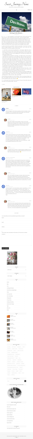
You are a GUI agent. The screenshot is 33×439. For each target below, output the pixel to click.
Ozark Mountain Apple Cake (12, 367)
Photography (9, 298)
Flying (8, 352)
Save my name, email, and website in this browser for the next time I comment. (14, 232)
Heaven (16, 356)
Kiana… (8, 292)
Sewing (8, 371)
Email (3, 222)
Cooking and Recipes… (10, 288)
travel (8, 374)
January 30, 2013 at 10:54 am (11, 201)
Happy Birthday (10, 356)
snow (17, 371)
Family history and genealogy (11, 290)
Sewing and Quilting (10, 302)
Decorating (9, 350)
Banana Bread (9, 422)
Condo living (14, 348)
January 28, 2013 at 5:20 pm (11, 120)
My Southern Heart (21, 365)
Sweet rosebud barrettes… (15, 96)
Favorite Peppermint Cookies (11, 405)
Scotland (21, 369)
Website (3, 227)
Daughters (21, 348)
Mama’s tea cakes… (12, 336)
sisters (13, 371)
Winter (13, 374)
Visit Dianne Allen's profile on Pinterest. (13, 428)
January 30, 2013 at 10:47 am (11, 148)
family (15, 350)
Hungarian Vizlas (10, 358)
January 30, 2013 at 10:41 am (9, 186)
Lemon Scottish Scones (10, 418)
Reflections (15, 369)
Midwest (14, 361)
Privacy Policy (9, 300)
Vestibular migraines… (5, 101)
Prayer (21, 367)
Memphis (9, 361)
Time (23, 373)
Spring (8, 373)
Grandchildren (14, 352)
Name (3, 217)
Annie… (8, 310)
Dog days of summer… (13, 316)
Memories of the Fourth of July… (26, 95)
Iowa (17, 358)
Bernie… (8, 282)
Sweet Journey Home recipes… (5, 0)
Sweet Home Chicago (10, 304)
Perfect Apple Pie (10, 413)
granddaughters (10, 354)
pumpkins (9, 369)
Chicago (9, 348)
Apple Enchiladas (9, 415)
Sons (21, 371)
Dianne (4, 84)
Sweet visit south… (12, 320)
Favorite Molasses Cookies (11, 411)
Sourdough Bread (10, 420)
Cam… (8, 286)
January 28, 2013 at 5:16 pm (9, 109)
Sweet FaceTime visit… (13, 340)
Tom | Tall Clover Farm (10, 157)
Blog (7, 284)
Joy (19, 358)
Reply (30, 108)
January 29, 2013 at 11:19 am (9, 133)
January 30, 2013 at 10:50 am (11, 173)
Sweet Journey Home (16, 4)
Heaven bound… (12, 324)
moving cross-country (11, 365)
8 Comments (16, 34)
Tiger (8, 306)
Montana (18, 363)
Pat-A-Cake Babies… (10, 296)
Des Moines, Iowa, (5, 36)
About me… (19, 0)
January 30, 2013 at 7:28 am (9, 158)
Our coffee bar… (12, 332)
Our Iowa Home (9, 294)
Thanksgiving (14, 373)
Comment (3, 234)
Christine (8, 132)
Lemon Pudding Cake (10, 417)
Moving (22, 363)
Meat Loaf (8, 407)
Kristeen (7, 185)
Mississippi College (11, 363)
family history (20, 350)
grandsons (18, 354)
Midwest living (20, 361)
